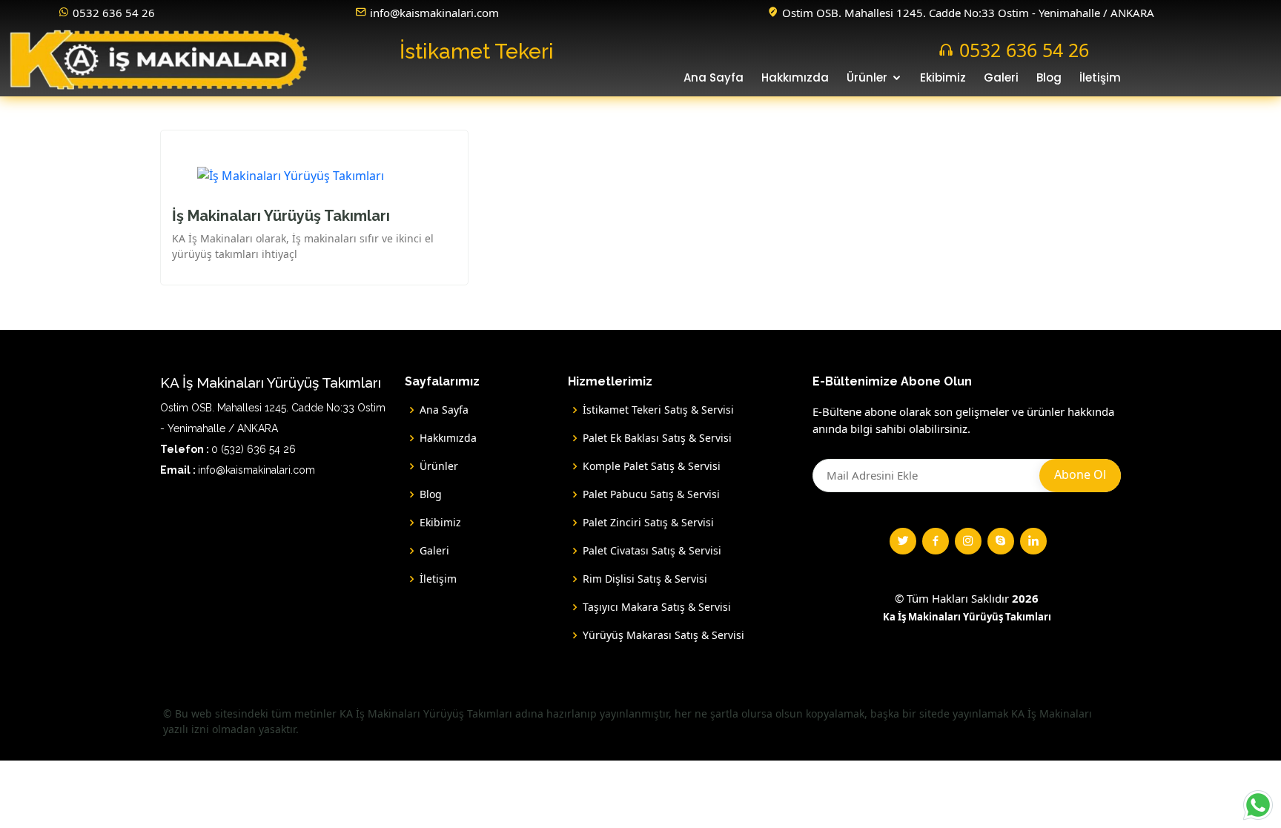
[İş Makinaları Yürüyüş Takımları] (290, 161)
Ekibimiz (943, 77)
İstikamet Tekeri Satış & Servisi (658, 410)
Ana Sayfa (713, 77)
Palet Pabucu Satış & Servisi (651, 494)
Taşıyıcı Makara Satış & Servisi (657, 607)
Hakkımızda (795, 77)
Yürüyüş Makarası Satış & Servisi (663, 635)
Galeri (1001, 77)
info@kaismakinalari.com (434, 12)
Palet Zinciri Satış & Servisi (648, 522)
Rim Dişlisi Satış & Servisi (645, 579)
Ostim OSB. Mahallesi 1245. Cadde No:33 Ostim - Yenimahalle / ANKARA (968, 12)
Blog (1049, 77)
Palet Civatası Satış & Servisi (652, 551)
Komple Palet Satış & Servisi (652, 466)
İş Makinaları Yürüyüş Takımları (281, 216)
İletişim (1100, 77)
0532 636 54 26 (114, 12)
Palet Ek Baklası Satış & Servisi (657, 438)
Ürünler (867, 77)
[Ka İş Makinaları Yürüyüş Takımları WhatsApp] (1258, 805)
